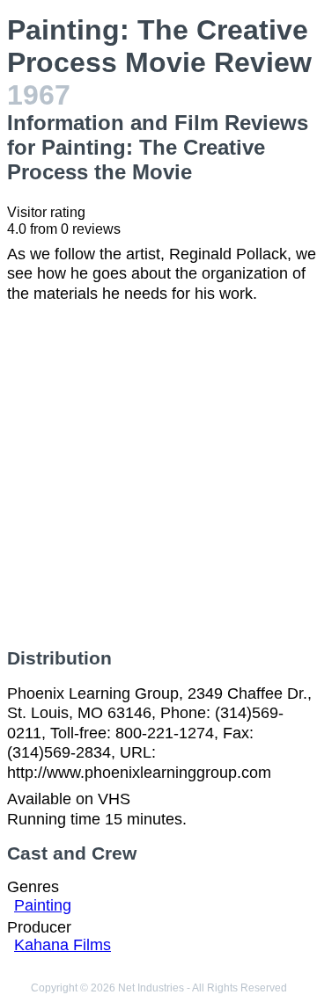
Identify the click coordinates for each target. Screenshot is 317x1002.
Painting (42, 905)
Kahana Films (62, 945)
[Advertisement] (158, 475)
